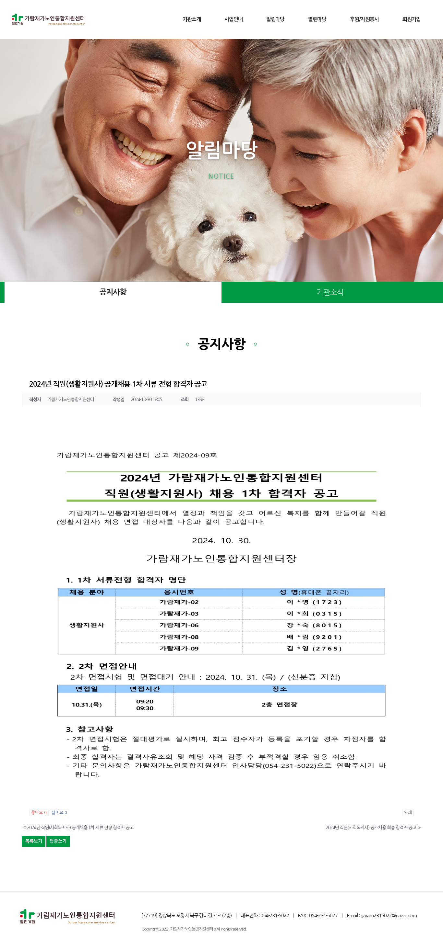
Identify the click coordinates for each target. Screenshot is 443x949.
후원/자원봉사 (364, 19)
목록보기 (33, 841)
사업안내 (233, 19)
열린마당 (317, 19)
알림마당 (275, 19)
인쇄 (408, 812)
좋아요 (39, 812)
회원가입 (411, 19)
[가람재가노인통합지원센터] (48, 19)
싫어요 (59, 812)
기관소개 (192, 19)
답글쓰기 (58, 841)
